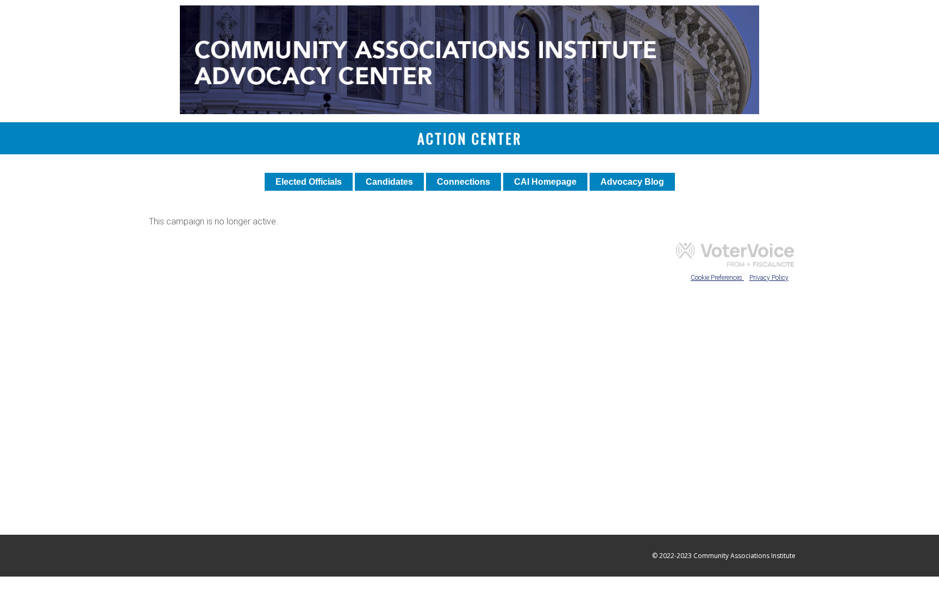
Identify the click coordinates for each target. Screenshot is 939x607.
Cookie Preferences (717, 277)
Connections (463, 181)
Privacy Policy (768, 277)
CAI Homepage (545, 181)
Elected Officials (309, 181)
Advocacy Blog (632, 181)
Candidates (389, 181)
